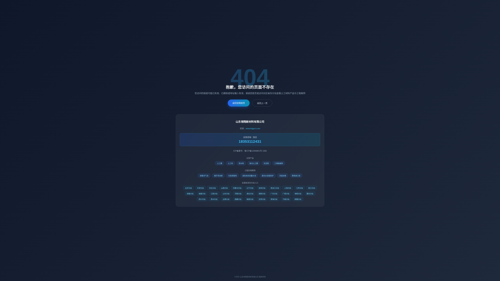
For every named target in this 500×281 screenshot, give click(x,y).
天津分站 (200, 188)
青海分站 (274, 199)
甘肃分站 (262, 199)
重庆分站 (310, 194)
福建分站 (202, 194)
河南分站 (238, 194)
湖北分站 (250, 194)
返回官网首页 (238, 103)
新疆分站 (298, 199)
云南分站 (226, 199)
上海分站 (287, 188)
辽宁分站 (250, 188)
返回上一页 (262, 103)
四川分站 (202, 199)
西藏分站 (238, 199)
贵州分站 (214, 199)
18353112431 (250, 141)
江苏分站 (299, 188)
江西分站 (214, 194)
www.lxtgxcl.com (253, 128)
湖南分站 (262, 194)
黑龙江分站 (275, 188)
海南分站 (298, 194)
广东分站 (274, 194)
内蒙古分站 (237, 188)
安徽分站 (190, 194)
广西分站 (286, 194)
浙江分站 (311, 188)
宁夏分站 (286, 199)
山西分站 (224, 188)
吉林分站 (262, 188)
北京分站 (188, 188)
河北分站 (212, 188)
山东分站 (226, 194)
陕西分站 (250, 199)
